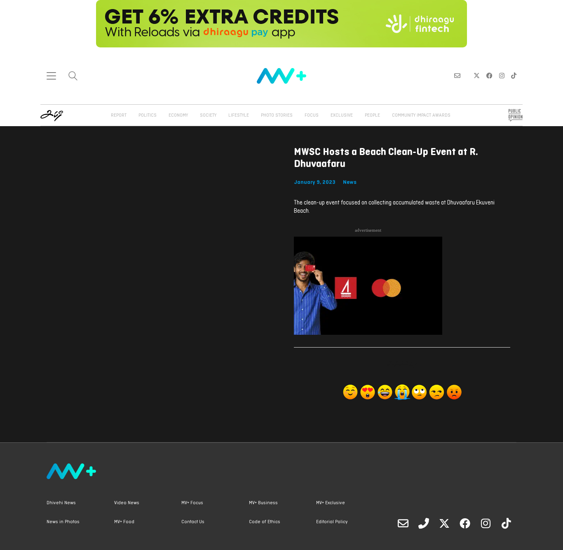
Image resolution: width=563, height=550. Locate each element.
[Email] (403, 523)
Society (208, 115)
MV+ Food (124, 521)
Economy (178, 115)
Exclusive (342, 115)
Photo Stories (277, 115)
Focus (312, 115)
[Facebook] (465, 523)
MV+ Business (263, 503)
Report (119, 115)
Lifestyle (238, 115)
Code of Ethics (264, 521)
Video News (126, 503)
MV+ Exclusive (330, 503)
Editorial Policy (331, 521)
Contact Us (192, 521)
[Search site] (72, 76)
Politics (147, 115)
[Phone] (423, 523)
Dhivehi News (61, 503)
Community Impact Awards (421, 115)
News (350, 182)
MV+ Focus (192, 503)
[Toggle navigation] (51, 76)
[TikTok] (506, 523)
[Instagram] (485, 523)
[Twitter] (444, 523)
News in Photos (63, 521)
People (372, 115)
